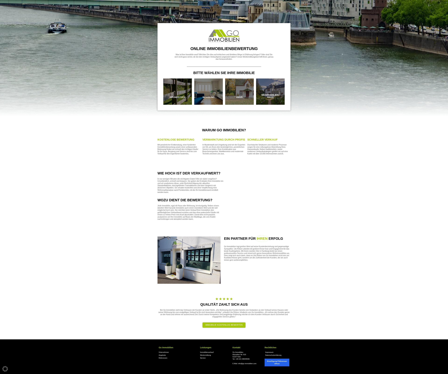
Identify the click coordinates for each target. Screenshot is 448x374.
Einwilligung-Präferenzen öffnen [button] (277, 362)
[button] (5, 369)
